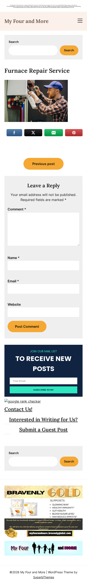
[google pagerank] (22, 401)
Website (14, 304)
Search (14, 42)
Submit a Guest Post (43, 429)
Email (13, 281)
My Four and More (26, 21)
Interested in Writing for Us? (43, 419)
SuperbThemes (43, 577)
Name (14, 258)
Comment (17, 209)
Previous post (43, 164)
